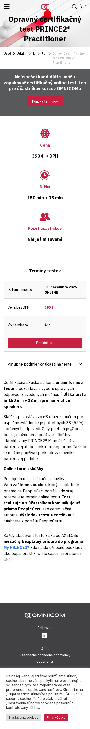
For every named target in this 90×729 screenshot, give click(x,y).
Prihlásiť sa (45, 343)
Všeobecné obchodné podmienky (45, 655)
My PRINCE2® (17, 547)
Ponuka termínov (45, 101)
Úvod (7, 53)
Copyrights (45, 661)
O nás (45, 648)
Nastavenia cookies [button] (23, 717)
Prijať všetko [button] (56, 717)
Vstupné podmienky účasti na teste (40, 364)
